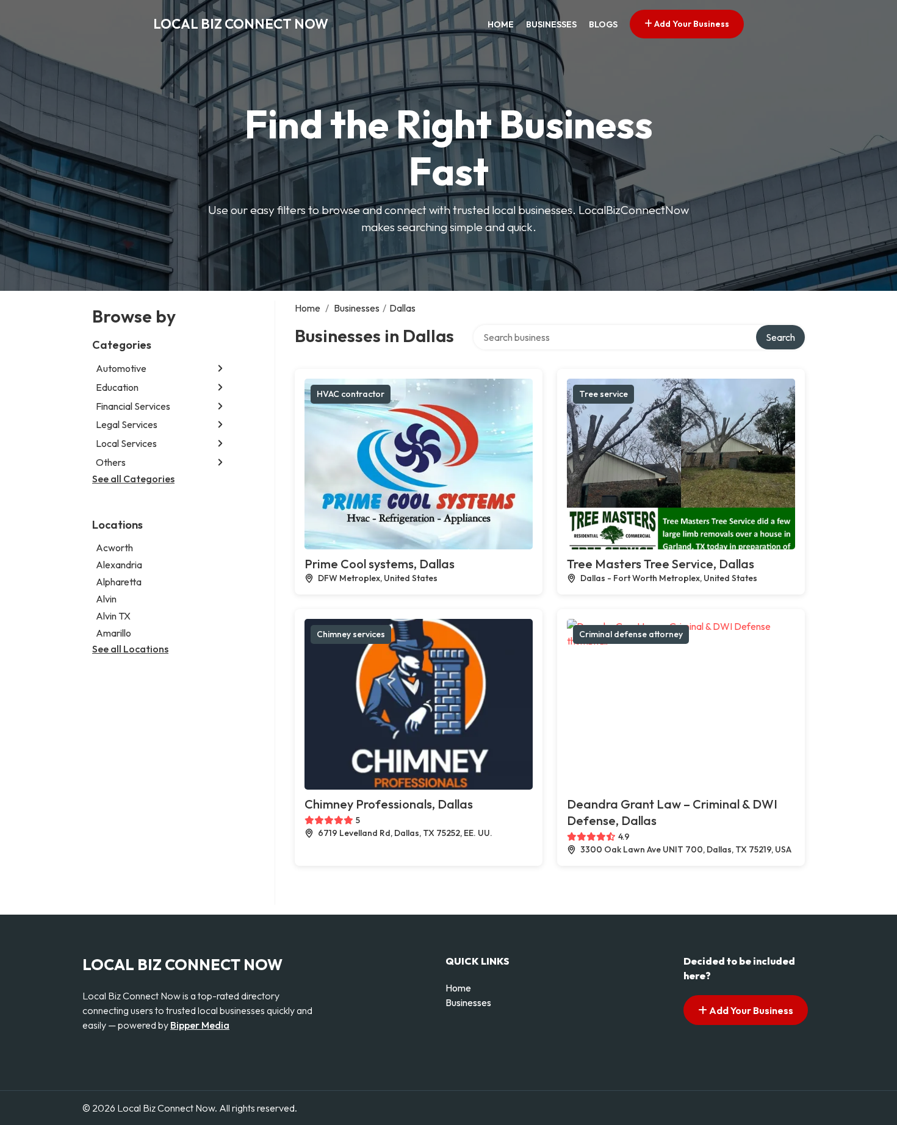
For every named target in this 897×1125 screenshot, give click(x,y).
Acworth (114, 547)
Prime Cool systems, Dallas (379, 563)
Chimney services (351, 634)
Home (501, 24)
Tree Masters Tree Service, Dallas (660, 563)
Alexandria (119, 565)
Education (117, 387)
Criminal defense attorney (631, 634)
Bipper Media (199, 1025)
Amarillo (113, 633)
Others (111, 462)
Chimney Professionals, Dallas (388, 804)
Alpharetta (119, 582)
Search (780, 337)
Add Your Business (690, 23)
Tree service (603, 393)
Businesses (551, 24)
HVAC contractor (350, 393)
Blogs (603, 24)
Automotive (121, 368)
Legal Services (126, 424)
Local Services (126, 443)
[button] (220, 368)
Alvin (106, 599)
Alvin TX (113, 616)
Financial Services (133, 406)
